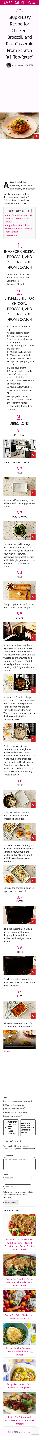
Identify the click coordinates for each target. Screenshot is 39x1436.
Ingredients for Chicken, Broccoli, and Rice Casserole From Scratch (18, 228)
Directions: (11, 235)
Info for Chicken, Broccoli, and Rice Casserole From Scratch (18, 218)
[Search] (29, 2)
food (19, 9)
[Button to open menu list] (34, 2)
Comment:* (8, 1156)
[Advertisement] (19, 90)
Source (6, 1051)
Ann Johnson (17, 65)
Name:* (6, 1174)
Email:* (6, 1183)
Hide (28, 210)
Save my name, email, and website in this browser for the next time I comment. (19, 1194)
